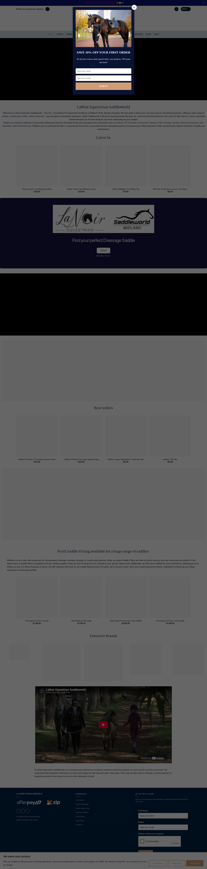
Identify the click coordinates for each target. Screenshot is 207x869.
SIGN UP (103, 86)
